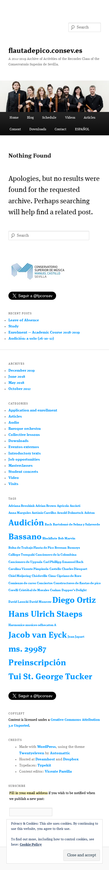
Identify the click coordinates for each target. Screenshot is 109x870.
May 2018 (16, 383)
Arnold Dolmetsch (70, 513)
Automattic (60, 753)
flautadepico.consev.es (45, 51)
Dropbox (70, 759)
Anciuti (75, 506)
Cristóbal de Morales (34, 590)
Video (13, 478)
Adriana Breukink (21, 506)
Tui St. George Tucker (50, 677)
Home (14, 118)
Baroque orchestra (24, 429)
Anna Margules (19, 513)
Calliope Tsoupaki (21, 555)
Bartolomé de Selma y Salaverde (76, 524)
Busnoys (73, 548)
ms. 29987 (27, 649)
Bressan (61, 548)
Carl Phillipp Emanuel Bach (63, 562)
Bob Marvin (66, 538)
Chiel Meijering (19, 576)
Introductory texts (24, 453)
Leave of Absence (23, 320)
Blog (30, 118)
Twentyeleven (31, 753)
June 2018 (16, 377)
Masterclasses (20, 466)
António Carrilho (44, 513)
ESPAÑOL (82, 129)
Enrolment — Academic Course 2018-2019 (44, 332)
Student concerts (23, 472)
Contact (60, 129)
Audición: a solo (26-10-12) (31, 338)
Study (13, 326)
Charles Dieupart (74, 569)
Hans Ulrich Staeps (45, 614)
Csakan (55, 590)
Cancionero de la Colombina (55, 555)
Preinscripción (37, 663)
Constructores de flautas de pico (77, 583)
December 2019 (21, 370)
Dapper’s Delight (74, 590)
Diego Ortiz (74, 600)
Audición (26, 523)
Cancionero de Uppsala (25, 562)
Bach (48, 524)
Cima (52, 576)
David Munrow (40, 602)
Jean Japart (76, 637)
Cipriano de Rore (69, 576)
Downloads (37, 129)
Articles (89, 118)
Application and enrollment (32, 410)
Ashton (89, 513)
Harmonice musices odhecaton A (32, 625)
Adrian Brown (45, 506)
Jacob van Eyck (37, 635)
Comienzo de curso (22, 583)
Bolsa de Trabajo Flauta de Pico (31, 548)
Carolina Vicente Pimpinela (28, 569)
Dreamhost (45, 759)
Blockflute (49, 538)
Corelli (13, 590)
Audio (13, 423)
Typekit (44, 765)
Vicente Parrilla (58, 771)
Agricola (63, 506)
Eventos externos (23, 447)
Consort (15, 129)
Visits (13, 484)
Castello (55, 569)
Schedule (49, 118)
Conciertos (45, 583)
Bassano (25, 537)
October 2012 (19, 389)
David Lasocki (18, 602)
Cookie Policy (31, 844)
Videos (70, 118)
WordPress (46, 747)
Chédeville (39, 576)
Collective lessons (24, 435)
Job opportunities (24, 459)
